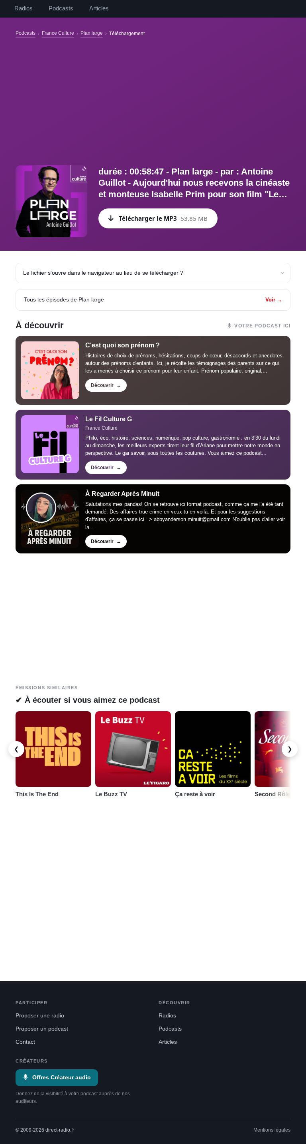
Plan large (91, 33)
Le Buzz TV (111, 794)
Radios (23, 8)
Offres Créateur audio (61, 1078)
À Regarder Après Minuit (122, 493)
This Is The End (37, 794)
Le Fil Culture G (108, 419)
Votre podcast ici (262, 325)
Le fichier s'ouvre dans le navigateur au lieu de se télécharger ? (103, 273)
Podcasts (61, 8)
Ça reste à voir (195, 794)
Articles (99, 8)
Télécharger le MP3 (163, 218)
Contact (25, 1042)
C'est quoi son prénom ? (122, 345)
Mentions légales (271, 1130)
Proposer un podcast (42, 1029)
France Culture (58, 33)
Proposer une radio (40, 1016)
